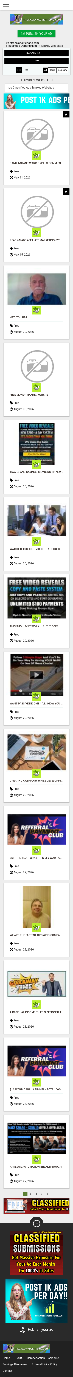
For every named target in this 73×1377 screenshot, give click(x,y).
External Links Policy (45, 1364)
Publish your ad (38, 33)
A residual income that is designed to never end (36, 1012)
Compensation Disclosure (43, 1358)
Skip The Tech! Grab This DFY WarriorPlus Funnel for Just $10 (36, 858)
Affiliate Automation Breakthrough (36, 1167)
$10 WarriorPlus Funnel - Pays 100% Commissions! (36, 1089)
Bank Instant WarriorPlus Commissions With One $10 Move (36, 163)
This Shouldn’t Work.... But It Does (34, 626)
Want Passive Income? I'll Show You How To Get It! (36, 703)
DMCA (19, 1358)
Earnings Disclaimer (15, 1364)
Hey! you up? (18, 317)
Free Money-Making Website (29, 395)
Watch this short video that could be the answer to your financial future (36, 549)
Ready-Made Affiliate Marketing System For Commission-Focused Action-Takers (36, 240)
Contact (7, 1370)
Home (6, 1358)
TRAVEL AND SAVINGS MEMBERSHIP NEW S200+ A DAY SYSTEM (36, 472)
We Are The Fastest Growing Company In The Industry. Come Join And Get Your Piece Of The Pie (36, 935)
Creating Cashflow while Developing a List (36, 780)
